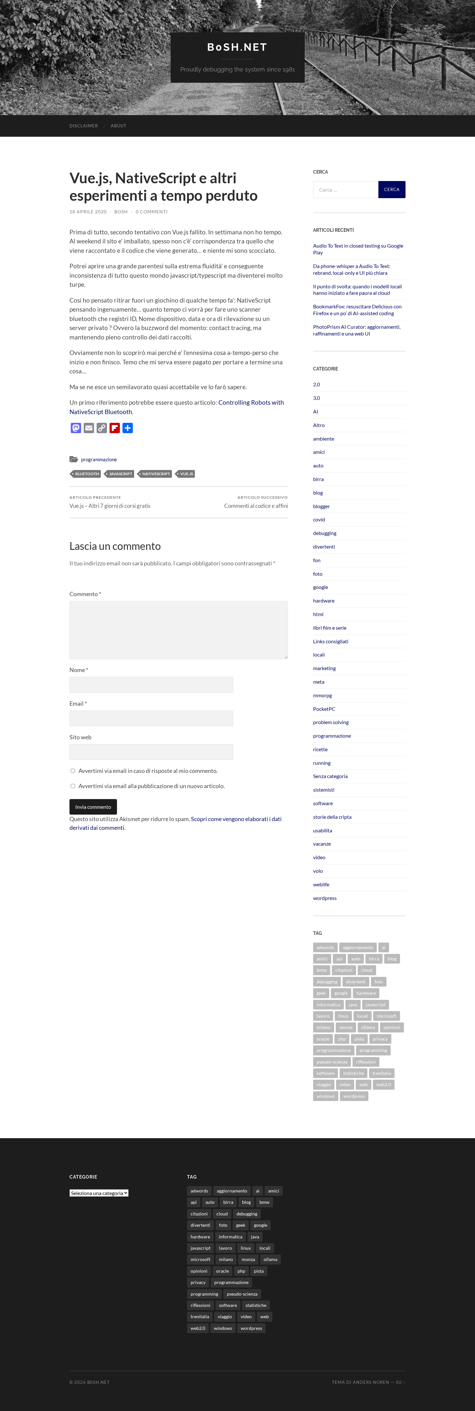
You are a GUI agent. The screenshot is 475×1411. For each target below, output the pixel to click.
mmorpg (322, 695)
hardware (323, 600)
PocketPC (324, 709)
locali (319, 654)
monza (346, 1027)
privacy (380, 1039)
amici (319, 452)
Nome (78, 669)
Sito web (80, 737)
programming (373, 1050)
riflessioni (366, 1061)
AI (315, 411)
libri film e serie (329, 628)
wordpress (325, 898)
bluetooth (87, 473)
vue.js (186, 473)
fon (317, 560)
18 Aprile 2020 (88, 211)
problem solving (331, 722)
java (353, 1004)
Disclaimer (83, 125)
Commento (85, 593)
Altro (319, 425)
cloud (367, 970)
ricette (320, 749)
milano (324, 1027)
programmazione (99, 459)
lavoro (323, 1016)
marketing (324, 668)
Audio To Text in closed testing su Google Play (358, 248)
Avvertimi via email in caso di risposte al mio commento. (148, 770)
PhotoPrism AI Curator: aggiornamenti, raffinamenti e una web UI (356, 330)
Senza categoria (330, 776)
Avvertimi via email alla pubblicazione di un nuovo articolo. (152, 785)
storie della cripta (332, 817)
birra (318, 479)
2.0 (316, 384)
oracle (323, 1039)
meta (318, 682)
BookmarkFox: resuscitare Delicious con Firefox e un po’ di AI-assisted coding (357, 309)
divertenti (324, 546)
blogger (321, 506)
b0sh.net (237, 47)
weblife (321, 884)
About (119, 125)
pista (359, 1039)
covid (319, 519)
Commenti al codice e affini (256, 502)
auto (318, 465)
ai (383, 947)
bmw (322, 970)
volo (318, 871)
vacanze (322, 843)
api (339, 958)
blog (318, 492)
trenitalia (382, 1073)
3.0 (316, 398)
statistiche (353, 1073)
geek (321, 993)
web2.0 (383, 1084)
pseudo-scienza (332, 1061)
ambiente (323, 438)
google (320, 587)
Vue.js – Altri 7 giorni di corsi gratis (109, 502)
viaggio (324, 1084)
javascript (120, 473)
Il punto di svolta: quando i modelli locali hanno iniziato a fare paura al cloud (357, 289)
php (342, 1039)
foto (317, 574)
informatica (328, 1004)
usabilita (322, 830)
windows (326, 1096)
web (363, 1084)
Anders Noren (371, 1382)
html (318, 614)
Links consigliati (330, 641)
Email (78, 703)
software (323, 803)
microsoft (386, 1016)
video (319, 857)
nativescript (156, 473)
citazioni (344, 970)
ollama (368, 1027)
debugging (324, 533)
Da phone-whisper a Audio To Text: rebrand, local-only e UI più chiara (351, 269)
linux (343, 1016)
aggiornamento (358, 947)
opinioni (392, 1027)
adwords (325, 947)
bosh (121, 211)
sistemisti (323, 789)
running (322, 763)
